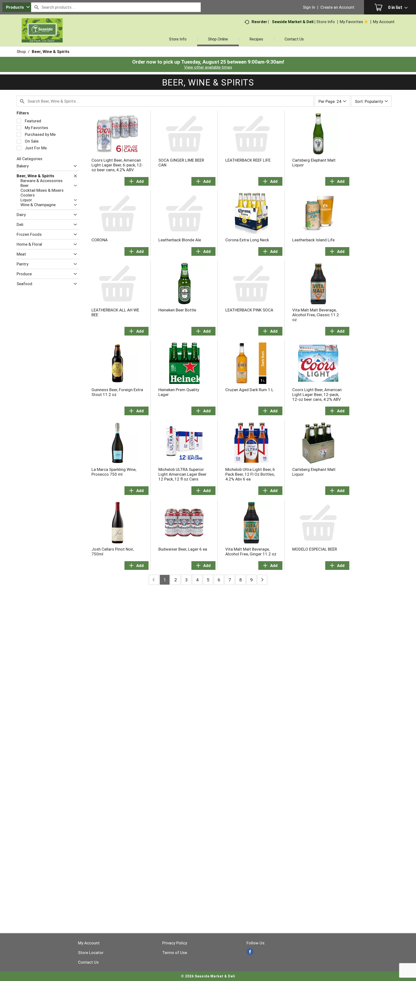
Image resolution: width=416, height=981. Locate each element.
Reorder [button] (259, 21)
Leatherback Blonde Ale (179, 239)
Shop (21, 51)
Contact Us (88, 962)
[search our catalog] (36, 7)
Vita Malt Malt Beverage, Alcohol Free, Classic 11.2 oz (315, 315)
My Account (89, 943)
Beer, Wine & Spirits (50, 51)
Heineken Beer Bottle (177, 310)
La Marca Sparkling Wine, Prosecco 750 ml (113, 472)
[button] (74, 166)
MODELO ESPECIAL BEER (314, 549)
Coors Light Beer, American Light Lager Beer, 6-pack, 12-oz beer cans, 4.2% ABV (117, 165)
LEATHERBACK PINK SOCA (249, 310)
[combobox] (16, 7)
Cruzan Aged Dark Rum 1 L (249, 389)
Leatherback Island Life (313, 239)
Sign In (309, 7)
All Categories (29, 158)
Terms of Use (174, 952)
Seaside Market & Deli (292, 21)
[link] (250, 951)
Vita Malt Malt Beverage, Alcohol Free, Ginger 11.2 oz (250, 551)
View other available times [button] (208, 67)
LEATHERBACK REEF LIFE (248, 160)
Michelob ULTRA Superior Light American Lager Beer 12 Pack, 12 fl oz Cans (182, 474)
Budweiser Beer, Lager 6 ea (182, 549)
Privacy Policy (174, 943)
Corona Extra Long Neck (247, 239)
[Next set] (262, 580)
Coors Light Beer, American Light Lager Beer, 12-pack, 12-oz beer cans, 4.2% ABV (317, 394)
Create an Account (337, 7)
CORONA (99, 239)
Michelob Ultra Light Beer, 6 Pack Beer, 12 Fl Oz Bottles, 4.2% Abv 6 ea (250, 474)
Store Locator (91, 952)
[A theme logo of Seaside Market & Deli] (42, 36)
